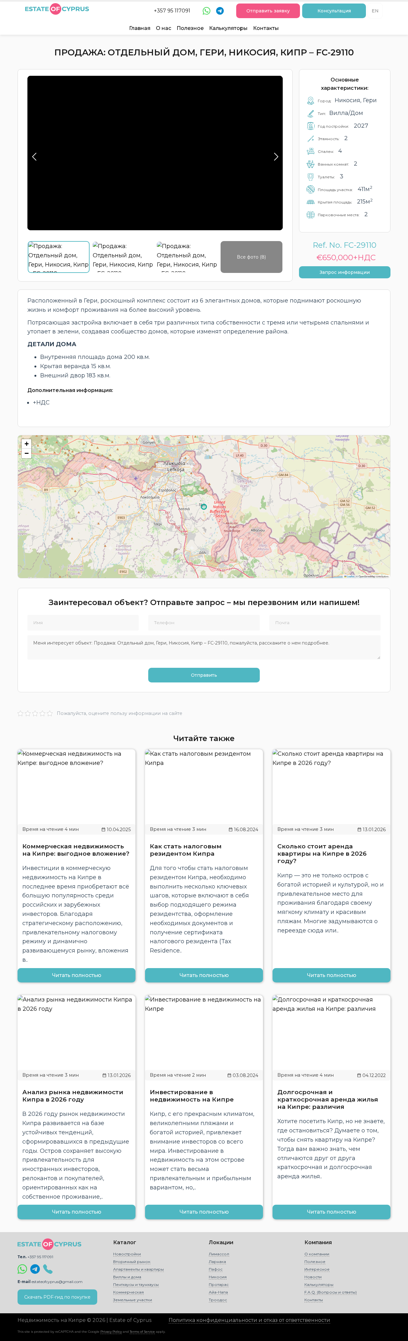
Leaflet (350, 576)
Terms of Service (142, 1332)
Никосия (218, 1276)
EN (375, 11)
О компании (316, 1254)
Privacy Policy (111, 1332)
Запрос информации (345, 272)
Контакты (266, 28)
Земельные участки (132, 1299)
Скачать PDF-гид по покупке (57, 1297)
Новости (313, 1276)
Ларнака (217, 1261)
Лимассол (219, 1254)
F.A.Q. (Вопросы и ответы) (330, 1292)
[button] (26, 444)
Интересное (317, 1269)
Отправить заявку (268, 11)
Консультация (334, 11)
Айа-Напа (218, 1292)
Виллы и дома (127, 1276)
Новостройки (127, 1254)
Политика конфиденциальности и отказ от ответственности (249, 1320)
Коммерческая (128, 1292)
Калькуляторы (228, 28)
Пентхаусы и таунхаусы (136, 1284)
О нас (163, 28)
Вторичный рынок (131, 1261)
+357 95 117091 (172, 11)
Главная (139, 28)
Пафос (215, 1269)
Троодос (218, 1299)
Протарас (219, 1284)
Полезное (190, 28)
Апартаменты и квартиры (138, 1269)
